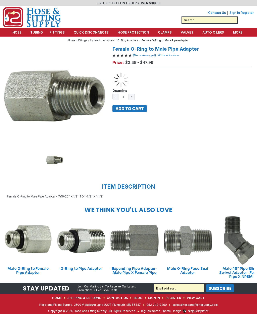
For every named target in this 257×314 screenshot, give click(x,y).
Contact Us (217, 13)
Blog (138, 298)
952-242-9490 (157, 304)
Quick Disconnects (91, 32)
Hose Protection (133, 32)
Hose (16, 32)
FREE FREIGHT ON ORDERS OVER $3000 (129, 3)
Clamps (165, 32)
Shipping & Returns (84, 298)
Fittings (57, 32)
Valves (187, 32)
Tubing (36, 32)
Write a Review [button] (168, 55)
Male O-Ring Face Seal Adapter (187, 271)
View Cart (196, 298)
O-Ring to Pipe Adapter (81, 269)
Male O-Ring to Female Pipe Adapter (28, 271)
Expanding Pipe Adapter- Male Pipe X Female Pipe (134, 271)
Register (247, 13)
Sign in (234, 13)
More (238, 32)
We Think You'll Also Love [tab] (128, 210)
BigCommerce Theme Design (161, 311)
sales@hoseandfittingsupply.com (195, 304)
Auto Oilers (213, 32)
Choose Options (28, 240)
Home (57, 298)
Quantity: (119, 91)
